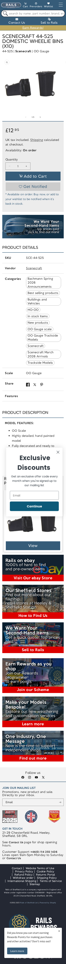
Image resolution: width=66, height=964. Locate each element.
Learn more (17, 951)
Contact (17, 868)
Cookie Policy (45, 871)
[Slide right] (40, 117)
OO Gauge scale (40, 329)
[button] (25, 5)
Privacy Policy (24, 871)
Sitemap (35, 884)
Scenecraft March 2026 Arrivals (41, 354)
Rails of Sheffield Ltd (29, 903)
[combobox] (33, 13)
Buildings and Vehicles (37, 301)
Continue (34, 506)
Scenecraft (23, 51)
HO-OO (33, 310)
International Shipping (22, 881)
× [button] (59, 931)
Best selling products (43, 293)
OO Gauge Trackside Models (43, 337)
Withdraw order (23, 878)
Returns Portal (45, 874)
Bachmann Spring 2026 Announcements (40, 282)
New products (38, 322)
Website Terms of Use (40, 868)
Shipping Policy (47, 878)
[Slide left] (26, 117)
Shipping (36, 140)
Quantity (11, 159)
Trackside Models (40, 363)
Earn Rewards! (33, 28)
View (33, 545)
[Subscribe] (60, 802)
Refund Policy (23, 874)
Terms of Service (51, 881)
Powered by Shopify (48, 903)
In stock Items (38, 316)
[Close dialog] (58, 452)
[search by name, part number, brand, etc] (4, 13)
